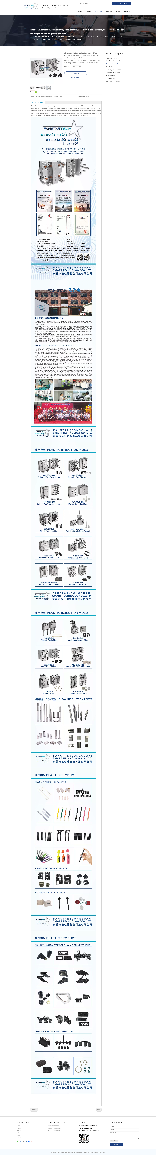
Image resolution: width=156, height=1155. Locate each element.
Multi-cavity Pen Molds (112, 58)
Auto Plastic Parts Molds (113, 61)
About (18, 1128)
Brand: (56, 96)
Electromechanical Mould (113, 81)
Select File (114, 1141)
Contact (19, 1137)
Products (19, 1130)
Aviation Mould (110, 75)
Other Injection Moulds (112, 64)
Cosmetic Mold (110, 78)
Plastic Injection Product (55, 1130)
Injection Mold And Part (54, 1125)
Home (19, 1125)
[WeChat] (18, 1141)
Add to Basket (75, 77)
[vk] (26, 1141)
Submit (116, 1144)
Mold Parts (109, 67)
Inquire (75, 73)
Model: (33, 96)
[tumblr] (32, 1141)
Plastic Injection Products (113, 70)
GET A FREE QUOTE (121, 3)
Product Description (37, 102)
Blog (18, 1135)
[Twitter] (24, 1141)
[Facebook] (29, 1141)
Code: (78, 96)
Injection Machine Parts (113, 72)
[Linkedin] (21, 1141)
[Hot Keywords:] (100, 3)
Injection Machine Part (54, 1128)
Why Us (19, 1133)
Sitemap (102, 1152)
